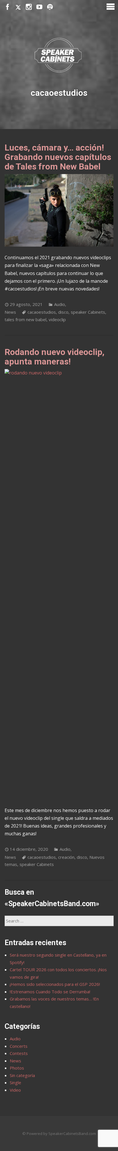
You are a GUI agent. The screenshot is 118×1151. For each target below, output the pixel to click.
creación (66, 857)
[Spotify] (50, 7)
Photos (17, 1068)
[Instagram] (29, 7)
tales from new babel (25, 319)
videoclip (57, 319)
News (10, 312)
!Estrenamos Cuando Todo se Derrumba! (50, 991)
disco (63, 312)
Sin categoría (22, 1075)
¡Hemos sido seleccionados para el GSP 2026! (55, 984)
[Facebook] (8, 7)
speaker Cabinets (88, 312)
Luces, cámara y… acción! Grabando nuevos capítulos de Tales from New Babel (58, 157)
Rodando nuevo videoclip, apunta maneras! (55, 356)
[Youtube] (39, 7)
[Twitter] (18, 7)
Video (15, 1090)
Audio (59, 304)
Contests (19, 1053)
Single (15, 1082)
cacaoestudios (41, 312)
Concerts (18, 1046)
